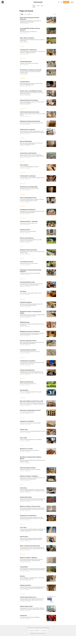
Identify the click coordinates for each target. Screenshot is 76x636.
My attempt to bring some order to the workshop (30, 469)
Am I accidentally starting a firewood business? (30, 29)
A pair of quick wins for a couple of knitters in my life (31, 293)
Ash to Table (23, 438)
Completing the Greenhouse (27, 209)
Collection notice (46, 627)
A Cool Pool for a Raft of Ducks (28, 153)
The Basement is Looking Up (28, 176)
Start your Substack (35, 630)
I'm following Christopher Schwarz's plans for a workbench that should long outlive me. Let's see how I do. (32, 334)
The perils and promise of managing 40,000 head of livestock (32, 431)
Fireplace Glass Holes (26, 497)
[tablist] (26, 14)
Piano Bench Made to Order (27, 282)
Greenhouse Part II (25, 229)
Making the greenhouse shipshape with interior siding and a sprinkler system (32, 40)
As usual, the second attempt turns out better (29, 166)
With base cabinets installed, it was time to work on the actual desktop (32, 114)
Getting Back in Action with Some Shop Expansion (30, 270)
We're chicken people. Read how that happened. (30, 617)
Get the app (43, 630)
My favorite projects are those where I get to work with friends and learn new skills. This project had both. (31, 560)
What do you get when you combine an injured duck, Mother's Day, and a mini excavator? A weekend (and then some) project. (32, 155)
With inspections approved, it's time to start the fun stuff (31, 122)
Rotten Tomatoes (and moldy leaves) (30, 546)
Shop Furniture (24, 536)
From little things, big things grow (27, 412)
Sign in (72, 2)
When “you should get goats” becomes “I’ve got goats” (31, 391)
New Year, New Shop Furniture (28, 340)
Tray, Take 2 (23, 527)
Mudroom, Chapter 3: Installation (29, 476)
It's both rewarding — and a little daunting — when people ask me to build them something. (32, 578)
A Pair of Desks (24, 165)
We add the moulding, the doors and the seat (29, 450)
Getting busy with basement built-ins (30, 121)
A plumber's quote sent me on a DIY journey (29, 63)
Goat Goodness (24, 390)
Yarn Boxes (23, 291)
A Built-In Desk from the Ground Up (29, 112)
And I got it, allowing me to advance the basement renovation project (30, 72)
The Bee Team (24, 429)
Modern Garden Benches (27, 382)
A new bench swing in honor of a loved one (29, 263)
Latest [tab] (22, 14)
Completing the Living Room (27, 361)
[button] (34, 5)
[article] (38, 21)
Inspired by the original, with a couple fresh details (30, 422)
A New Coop (23, 488)
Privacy (37, 627)
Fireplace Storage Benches (27, 370)
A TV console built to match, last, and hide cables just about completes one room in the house (32, 363)
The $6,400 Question (26, 61)
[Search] (59, 2)
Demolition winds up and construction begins (29, 188)
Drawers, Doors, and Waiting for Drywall (31, 91)
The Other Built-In (25, 81)
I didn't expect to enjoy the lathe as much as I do (30, 351)
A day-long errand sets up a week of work (28, 223)
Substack (32, 633)
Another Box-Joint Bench (27, 421)
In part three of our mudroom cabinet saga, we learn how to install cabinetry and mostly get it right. (32, 478)
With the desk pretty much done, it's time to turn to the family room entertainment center (31, 84)
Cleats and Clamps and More (28, 467)
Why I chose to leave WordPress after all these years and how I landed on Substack (32, 461)
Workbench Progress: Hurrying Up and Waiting (30, 312)
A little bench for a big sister (27, 129)
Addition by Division (25, 585)
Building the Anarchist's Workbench (30, 331)
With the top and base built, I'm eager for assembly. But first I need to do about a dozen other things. (32, 315)
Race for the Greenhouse (26, 238)
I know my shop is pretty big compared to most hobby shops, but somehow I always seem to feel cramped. (31, 539)
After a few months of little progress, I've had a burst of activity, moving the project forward (31, 143)
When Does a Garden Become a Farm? (30, 410)
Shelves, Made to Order (26, 606)
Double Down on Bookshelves (28, 515)
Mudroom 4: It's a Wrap (26, 448)
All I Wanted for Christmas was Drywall (30, 70)
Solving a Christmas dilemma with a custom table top (31, 439)
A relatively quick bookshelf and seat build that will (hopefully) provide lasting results (30, 21)
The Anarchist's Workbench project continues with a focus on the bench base (32, 324)
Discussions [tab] (29, 14)
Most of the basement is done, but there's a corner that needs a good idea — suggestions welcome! (32, 52)
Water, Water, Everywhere (27, 38)
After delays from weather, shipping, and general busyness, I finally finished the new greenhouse (32, 212)
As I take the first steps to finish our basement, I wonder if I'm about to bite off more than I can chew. (32, 200)
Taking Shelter (24, 567)
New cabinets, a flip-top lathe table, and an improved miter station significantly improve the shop (32, 343)
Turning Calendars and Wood (28, 350)
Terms (40, 627)
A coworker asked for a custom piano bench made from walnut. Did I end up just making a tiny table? (31, 284)
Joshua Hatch (25, 23)
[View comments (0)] (29, 75)
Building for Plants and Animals (28, 250)
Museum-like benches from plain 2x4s (28, 383)
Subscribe (66, 2)
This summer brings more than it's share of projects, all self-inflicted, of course (32, 252)
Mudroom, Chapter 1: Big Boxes (28, 557)
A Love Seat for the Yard (26, 261)
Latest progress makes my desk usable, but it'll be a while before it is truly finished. (31, 93)
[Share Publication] (61, 2)
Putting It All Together (26, 302)
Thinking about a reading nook (28, 49)
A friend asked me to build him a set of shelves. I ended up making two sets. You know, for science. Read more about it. (32, 608)
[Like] (20, 276)
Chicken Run (23, 615)
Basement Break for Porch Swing (29, 100)
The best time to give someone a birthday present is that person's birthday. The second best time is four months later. (32, 132)
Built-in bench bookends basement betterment (29, 18)
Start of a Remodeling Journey (28, 197)
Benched (22, 576)
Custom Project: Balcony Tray (28, 597)
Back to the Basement (26, 141)
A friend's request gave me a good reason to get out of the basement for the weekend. (32, 102)
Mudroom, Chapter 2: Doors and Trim (30, 506)
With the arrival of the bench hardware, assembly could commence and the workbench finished (31, 304)
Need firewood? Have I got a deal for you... (28, 31)
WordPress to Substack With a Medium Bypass (30, 457)
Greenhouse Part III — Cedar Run (29, 221)
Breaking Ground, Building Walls (29, 187)
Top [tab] (25, 14)
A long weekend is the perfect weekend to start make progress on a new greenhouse (31, 240)
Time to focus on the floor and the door (28, 231)
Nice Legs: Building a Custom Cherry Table (31, 401)
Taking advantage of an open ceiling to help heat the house (32, 177)
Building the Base (24, 322)
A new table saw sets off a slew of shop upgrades (30, 273)
